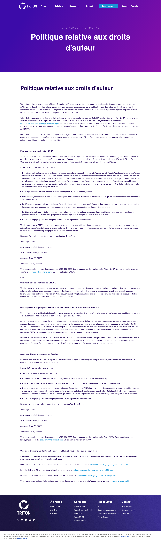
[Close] (157, 536)
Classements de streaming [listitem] (107, 513)
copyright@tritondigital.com (40, 271)
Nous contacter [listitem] (127, 506)
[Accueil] (29, 6)
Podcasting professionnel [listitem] (83, 510)
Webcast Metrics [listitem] (80, 520)
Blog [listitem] (99, 506)
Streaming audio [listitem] (80, 506)
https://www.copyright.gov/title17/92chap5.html (97, 475)
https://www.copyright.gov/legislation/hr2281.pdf (93, 470)
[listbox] (46, 6)
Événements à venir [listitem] (128, 510)
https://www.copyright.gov (121, 481)
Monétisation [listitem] (78, 513)
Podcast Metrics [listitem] (79, 517)
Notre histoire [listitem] (55, 506)
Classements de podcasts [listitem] (107, 510)
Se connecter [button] (107, 6)
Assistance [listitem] (125, 513)
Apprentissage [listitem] (103, 517)
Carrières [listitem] (53, 513)
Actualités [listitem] (53, 510)
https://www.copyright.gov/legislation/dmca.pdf (39, 123)
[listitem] (18, 520)
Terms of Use (124, 536)
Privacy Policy (22, 538)
